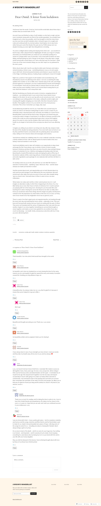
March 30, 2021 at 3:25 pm (23, 416)
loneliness (46, 232)
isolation (37, 232)
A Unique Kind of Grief (75, 108)
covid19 (26, 232)
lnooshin (21, 394)
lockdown (41, 232)
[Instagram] (78, 2)
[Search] (86, 7)
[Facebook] (76, 2)
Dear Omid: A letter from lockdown (73, 148)
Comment (56, 469)
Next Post (56, 240)
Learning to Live (36, 14)
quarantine (52, 232)
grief (30, 232)
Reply (14, 262)
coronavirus (21, 232)
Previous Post (19, 240)
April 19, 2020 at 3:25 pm (25, 303)
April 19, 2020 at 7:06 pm (23, 318)
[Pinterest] (83, 2)
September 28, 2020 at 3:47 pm (26, 395)
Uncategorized (72, 63)
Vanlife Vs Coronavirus (74, 142)
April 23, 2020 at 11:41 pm (23, 348)
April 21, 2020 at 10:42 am (23, 333)
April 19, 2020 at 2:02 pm (22, 267)
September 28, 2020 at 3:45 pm (24, 365)
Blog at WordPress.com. (17, 499)
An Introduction (72, 102)
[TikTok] (81, 2)
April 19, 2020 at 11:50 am (23, 252)
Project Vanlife (72, 59)
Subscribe (33, 493)
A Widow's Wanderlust (26, 7)
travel (70, 61)
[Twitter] (87, 2)
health (32, 232)
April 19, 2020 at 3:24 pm (22, 286)
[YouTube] (85, 2)
